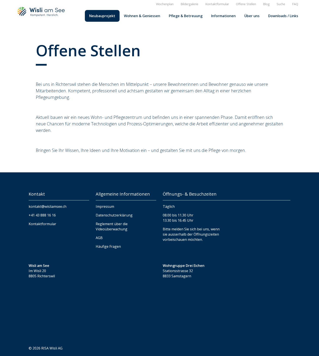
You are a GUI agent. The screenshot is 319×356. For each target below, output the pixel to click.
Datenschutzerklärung (114, 215)
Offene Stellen (246, 4)
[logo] (41, 11)
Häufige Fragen (108, 246)
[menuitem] (102, 16)
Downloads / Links (283, 15)
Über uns (252, 15)
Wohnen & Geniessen (142, 15)
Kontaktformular (217, 4)
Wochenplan (165, 4)
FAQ (295, 4)
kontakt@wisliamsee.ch (47, 206)
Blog (266, 4)
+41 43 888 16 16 (42, 215)
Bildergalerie (189, 4)
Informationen (223, 15)
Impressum (105, 206)
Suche (281, 4)
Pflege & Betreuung (185, 15)
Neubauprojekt (102, 15)
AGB (99, 237)
